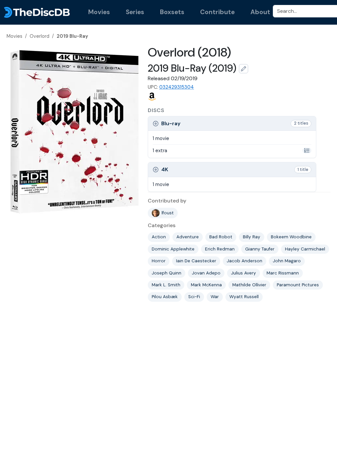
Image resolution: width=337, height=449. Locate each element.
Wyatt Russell (244, 296)
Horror (159, 261)
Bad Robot (220, 237)
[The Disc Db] (37, 12)
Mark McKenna (206, 285)
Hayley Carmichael (305, 249)
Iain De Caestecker (196, 261)
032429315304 (176, 87)
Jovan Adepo (206, 273)
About (260, 12)
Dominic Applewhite (173, 249)
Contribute (217, 12)
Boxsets (172, 12)
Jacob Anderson (244, 261)
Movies (99, 12)
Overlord (39, 36)
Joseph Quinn (166, 273)
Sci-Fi (194, 296)
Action (159, 237)
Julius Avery (243, 273)
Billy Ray (251, 237)
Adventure (187, 237)
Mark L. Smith (166, 285)
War (215, 296)
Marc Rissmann (283, 273)
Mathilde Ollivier (249, 285)
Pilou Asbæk (165, 296)
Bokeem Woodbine (291, 237)
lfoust (168, 213)
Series (135, 12)
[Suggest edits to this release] (243, 68)
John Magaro (287, 261)
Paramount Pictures (298, 285)
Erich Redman (220, 249)
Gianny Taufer (259, 249)
